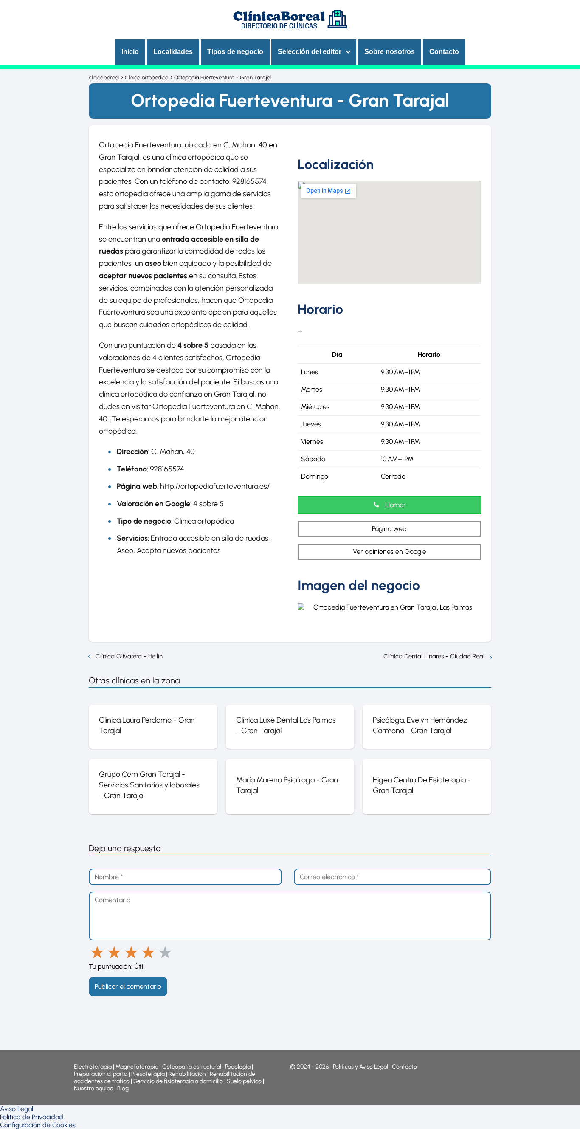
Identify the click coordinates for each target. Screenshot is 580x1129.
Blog (123, 1088)
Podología (238, 1066)
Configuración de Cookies (38, 1125)
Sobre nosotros (389, 51)
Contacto (444, 51)
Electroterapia (93, 1066)
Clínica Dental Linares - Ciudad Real (433, 656)
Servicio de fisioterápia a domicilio (178, 1081)
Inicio (130, 51)
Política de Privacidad (31, 1117)
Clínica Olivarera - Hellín (129, 656)
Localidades (173, 51)
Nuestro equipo (93, 1088)
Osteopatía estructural (191, 1066)
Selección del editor (309, 51)
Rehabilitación (188, 1074)
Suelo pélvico (244, 1081)
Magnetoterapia (137, 1066)
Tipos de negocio (235, 51)
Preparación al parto (100, 1074)
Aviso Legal (16, 1109)
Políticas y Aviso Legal (361, 1066)
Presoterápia (148, 1074)
